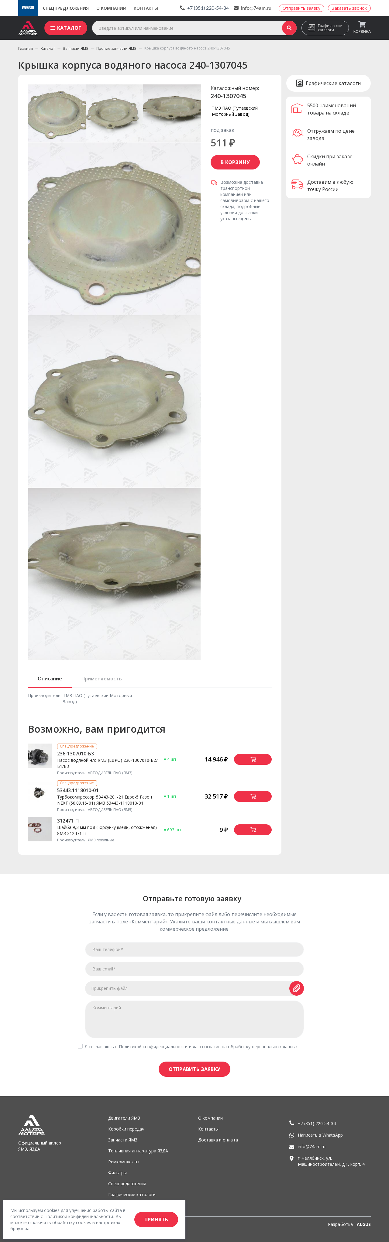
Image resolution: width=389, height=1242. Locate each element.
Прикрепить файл (109, 988)
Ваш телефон (107, 949)
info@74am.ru (256, 8)
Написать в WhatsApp (320, 1135)
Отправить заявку (194, 1069)
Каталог (69, 28)
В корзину (235, 162)
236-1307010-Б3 (75, 753)
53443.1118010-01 (78, 790)
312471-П (68, 820)
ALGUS (364, 1224)
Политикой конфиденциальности (153, 1046)
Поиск (289, 28)
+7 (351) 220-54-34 (208, 8)
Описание (50, 678)
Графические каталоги (330, 28)
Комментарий (106, 1008)
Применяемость (101, 678)
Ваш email (103, 969)
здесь (244, 218)
